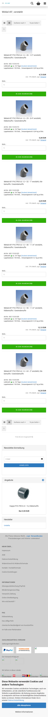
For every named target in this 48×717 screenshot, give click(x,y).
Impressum (6, 550)
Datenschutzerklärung (16, 700)
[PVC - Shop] (5, 3)
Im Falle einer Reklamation (11, 630)
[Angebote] (43, 480)
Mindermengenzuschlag (10, 590)
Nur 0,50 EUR (24, 511)
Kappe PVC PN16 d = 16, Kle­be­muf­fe (24, 506)
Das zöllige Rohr (8, 621)
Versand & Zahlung (9, 594)
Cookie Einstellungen (9, 572)
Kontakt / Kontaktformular (11, 568)
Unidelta (7, 525)
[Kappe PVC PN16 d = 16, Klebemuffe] (24, 493)
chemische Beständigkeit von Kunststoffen (17, 625)
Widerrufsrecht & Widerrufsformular (15, 563)
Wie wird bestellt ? (8, 601)
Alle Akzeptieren (24, 705)
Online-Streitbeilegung (10, 598)
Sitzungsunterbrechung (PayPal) (13, 586)
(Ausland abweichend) (29, 66)
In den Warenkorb (24, 94)
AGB (3, 555)
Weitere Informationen (24, 712)
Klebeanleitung (7, 616)
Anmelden (24, 465)
